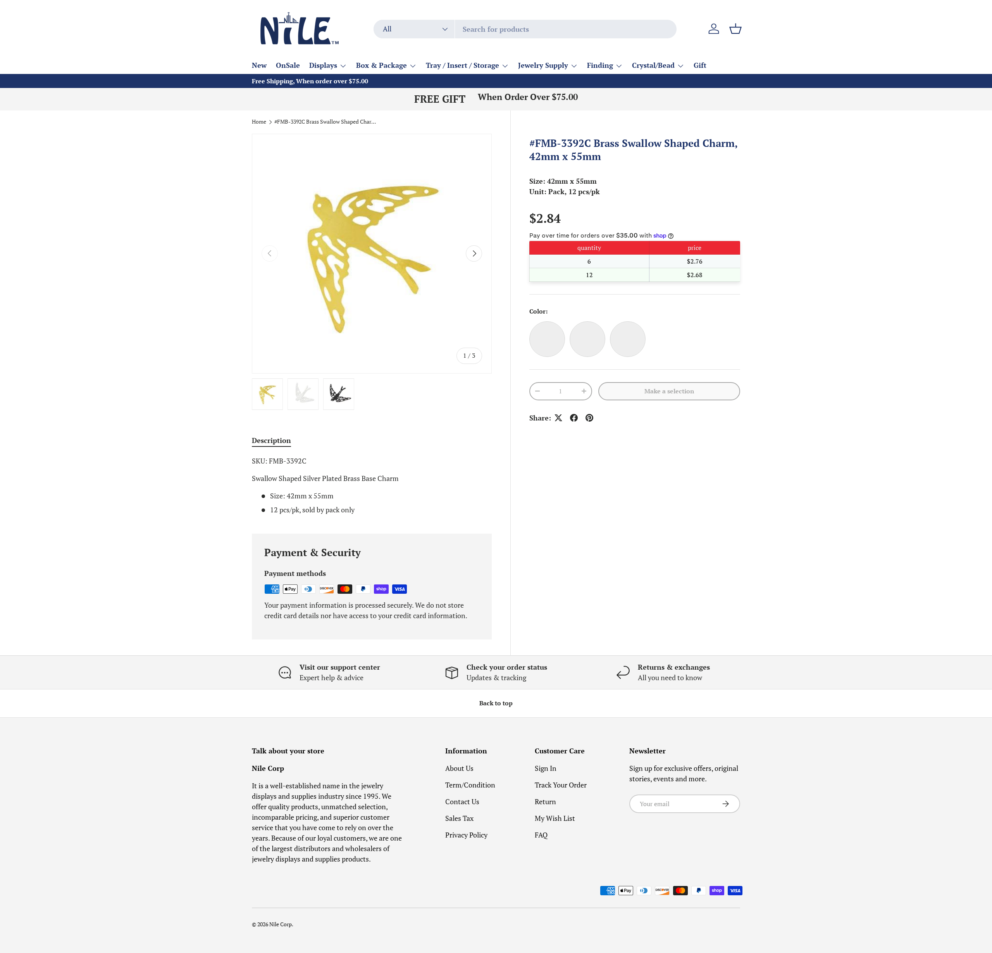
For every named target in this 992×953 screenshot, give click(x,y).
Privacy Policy (466, 834)
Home (259, 122)
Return (545, 801)
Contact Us (462, 801)
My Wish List (555, 818)
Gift (700, 65)
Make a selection (669, 391)
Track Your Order (561, 784)
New (259, 65)
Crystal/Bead (653, 65)
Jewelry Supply (543, 65)
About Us (459, 768)
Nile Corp (280, 924)
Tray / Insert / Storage (462, 65)
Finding (600, 65)
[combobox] (525, 29)
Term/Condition (470, 784)
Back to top (496, 703)
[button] (735, 28)
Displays (323, 65)
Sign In (545, 768)
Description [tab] (271, 440)
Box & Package (381, 65)
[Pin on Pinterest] (589, 418)
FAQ (541, 834)
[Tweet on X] (558, 418)
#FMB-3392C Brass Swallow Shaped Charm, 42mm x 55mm (326, 122)
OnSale (288, 65)
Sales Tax (459, 818)
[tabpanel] (372, 485)
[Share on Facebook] (574, 418)
